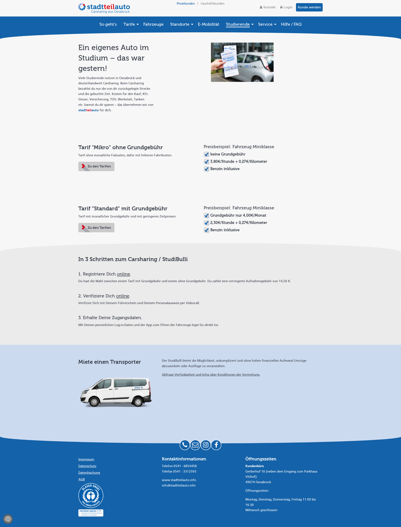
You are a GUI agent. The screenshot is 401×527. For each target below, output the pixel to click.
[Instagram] (205, 445)
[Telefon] (185, 445)
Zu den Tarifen (99, 166)
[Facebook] (216, 445)
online (123, 274)
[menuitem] (108, 24)
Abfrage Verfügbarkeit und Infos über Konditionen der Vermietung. (211, 375)
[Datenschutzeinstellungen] (8, 519)
